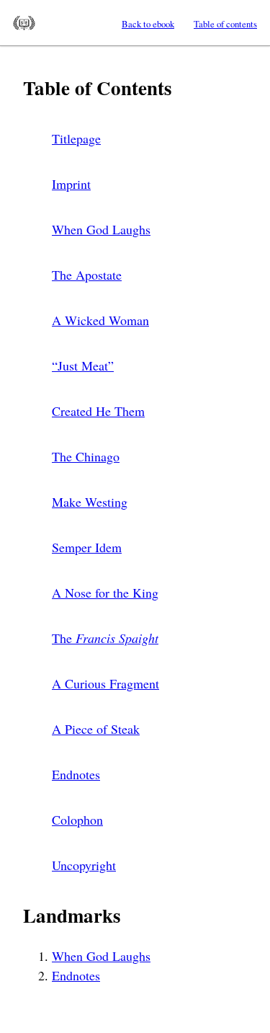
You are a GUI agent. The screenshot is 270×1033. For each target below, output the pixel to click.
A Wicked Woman (100, 320)
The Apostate (87, 274)
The (105, 638)
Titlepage (76, 138)
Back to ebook (148, 23)
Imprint (71, 183)
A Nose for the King (105, 592)
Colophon (77, 819)
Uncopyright (84, 865)
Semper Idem (87, 547)
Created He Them (98, 411)
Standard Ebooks (24, 23)
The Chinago (86, 456)
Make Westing (89, 501)
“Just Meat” (83, 365)
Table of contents (225, 23)
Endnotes (76, 774)
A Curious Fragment (105, 683)
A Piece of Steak (96, 728)
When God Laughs (101, 229)
